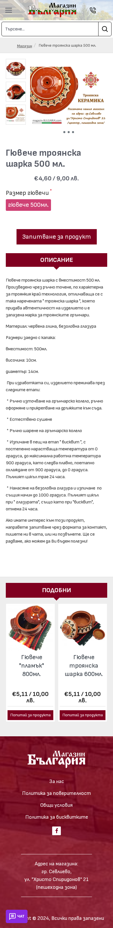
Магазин (24, 46)
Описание (56, 260)
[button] (64, 132)
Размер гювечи (27, 193)
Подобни (56, 590)
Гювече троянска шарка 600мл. (84, 665)
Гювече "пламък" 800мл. (31, 665)
